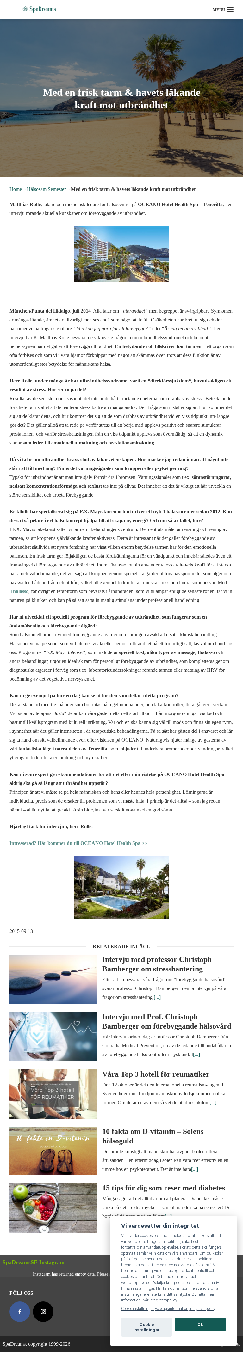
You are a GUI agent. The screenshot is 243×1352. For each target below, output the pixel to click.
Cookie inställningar (137, 1308)
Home (15, 189)
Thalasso (18, 591)
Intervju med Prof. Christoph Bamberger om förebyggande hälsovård (166, 1021)
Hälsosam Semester (46, 189)
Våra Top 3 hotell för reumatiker (155, 1074)
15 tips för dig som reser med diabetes (163, 1188)
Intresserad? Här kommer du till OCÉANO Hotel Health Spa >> (78, 843)
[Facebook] (19, 1311)
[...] (157, 997)
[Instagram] (43, 1311)
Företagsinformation (171, 1308)
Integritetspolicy (202, 1308)
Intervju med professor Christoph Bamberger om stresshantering (157, 964)
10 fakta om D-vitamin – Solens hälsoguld (152, 1136)
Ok (200, 1324)
